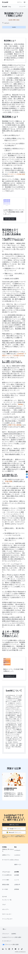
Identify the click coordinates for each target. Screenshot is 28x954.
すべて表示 (5, 889)
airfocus (16, 859)
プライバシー (5, 933)
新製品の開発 (5, 884)
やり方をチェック (9, 676)
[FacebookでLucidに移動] (12, 949)
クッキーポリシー (6, 941)
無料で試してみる (14, 824)
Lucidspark (17, 850)
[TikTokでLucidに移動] (22, 949)
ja (4, 929)
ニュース (16, 879)
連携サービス (17, 864)
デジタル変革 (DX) (7, 875)
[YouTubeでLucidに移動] (15, 949)
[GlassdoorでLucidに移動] (18, 949)
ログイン (19, 2)
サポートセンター (6, 914)
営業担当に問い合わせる (8, 850)
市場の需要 (8, 481)
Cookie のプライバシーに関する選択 (11, 937)
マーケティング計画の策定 (16, 174)
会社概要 (16, 875)
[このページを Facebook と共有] (27, 477)
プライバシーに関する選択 (12, 944)
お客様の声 (17, 884)
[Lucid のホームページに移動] (7, 2)
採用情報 (16, 889)
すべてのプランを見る (8, 859)
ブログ (4, 904)
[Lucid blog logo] (7, 6)
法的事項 (13, 933)
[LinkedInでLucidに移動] (3, 949)
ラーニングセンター (7, 918)
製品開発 (14, 27)
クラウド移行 (5, 879)
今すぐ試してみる (9, 219)
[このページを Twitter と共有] (27, 472)
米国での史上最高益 (14, 425)
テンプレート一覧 (6, 899)
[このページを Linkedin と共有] (27, 474)
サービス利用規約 (16, 835)
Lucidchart (17, 855)
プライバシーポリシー (10, 836)
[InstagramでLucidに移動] (9, 949)
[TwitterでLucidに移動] (6, 949)
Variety (20, 404)
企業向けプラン (6, 855)
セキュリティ (5, 909)
